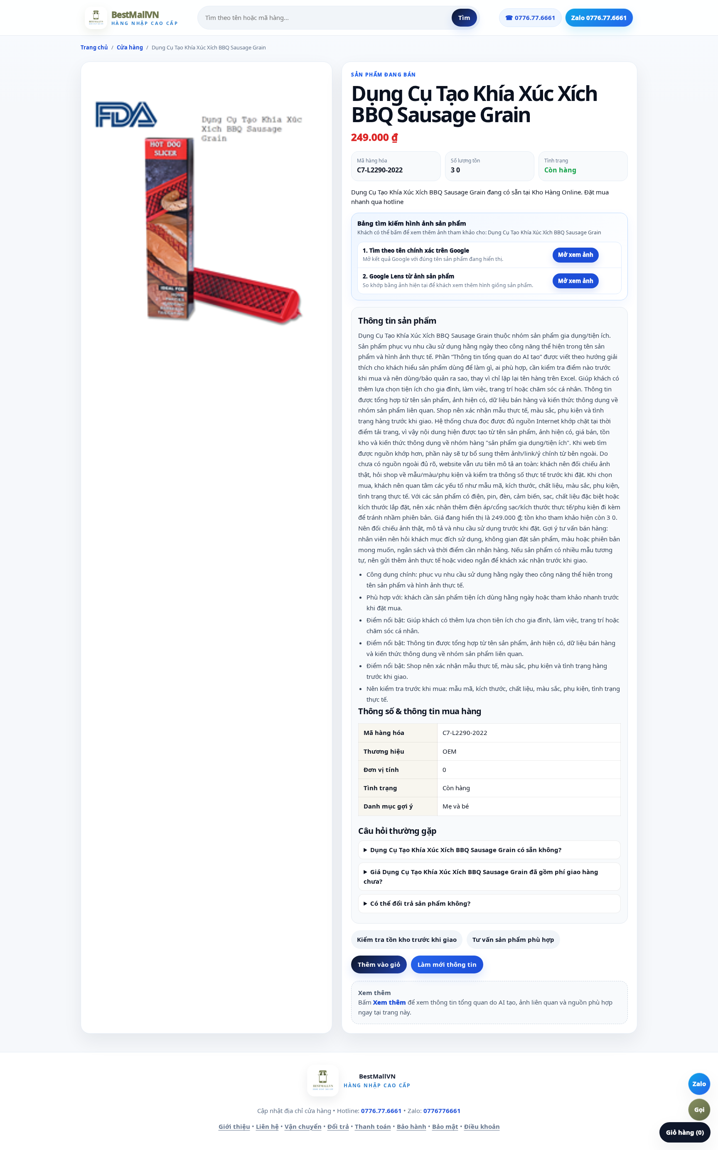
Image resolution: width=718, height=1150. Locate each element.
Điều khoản (482, 1126)
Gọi (699, 1109)
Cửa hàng (130, 47)
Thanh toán (373, 1126)
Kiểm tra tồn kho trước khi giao (407, 939)
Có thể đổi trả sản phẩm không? (420, 903)
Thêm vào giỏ (379, 964)
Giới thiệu (234, 1126)
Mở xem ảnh (575, 254)
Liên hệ (267, 1126)
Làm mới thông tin (447, 964)
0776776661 (442, 1110)
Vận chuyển (303, 1126)
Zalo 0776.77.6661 (599, 17)
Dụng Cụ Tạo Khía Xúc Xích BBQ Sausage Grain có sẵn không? (465, 849)
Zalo (699, 1083)
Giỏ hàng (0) (685, 1132)
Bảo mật (445, 1126)
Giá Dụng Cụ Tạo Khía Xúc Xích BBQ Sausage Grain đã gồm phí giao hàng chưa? (481, 876)
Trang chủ (94, 47)
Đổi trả (338, 1126)
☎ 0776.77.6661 (530, 17)
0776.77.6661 (381, 1110)
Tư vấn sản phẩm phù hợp (513, 939)
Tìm (464, 17)
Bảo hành (411, 1126)
